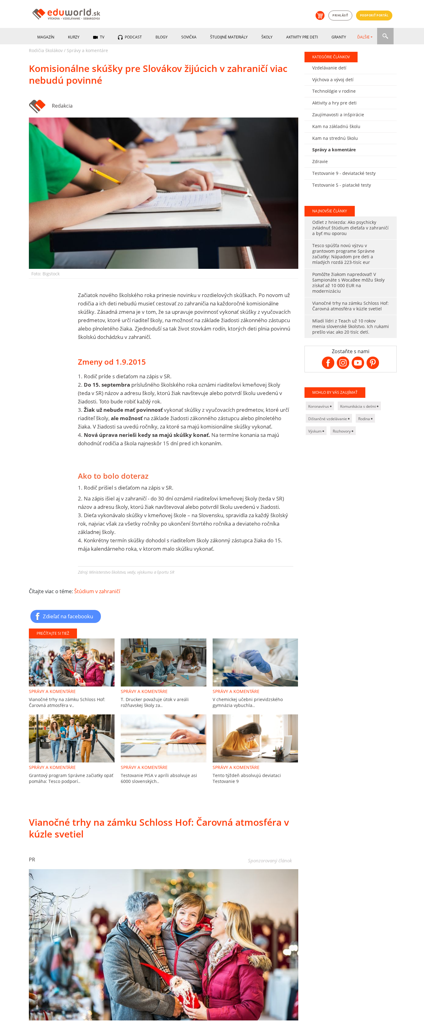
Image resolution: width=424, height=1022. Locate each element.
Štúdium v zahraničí (97, 591)
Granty (339, 37)
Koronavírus (319, 406)
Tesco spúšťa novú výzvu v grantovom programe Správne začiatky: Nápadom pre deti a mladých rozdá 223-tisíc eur (343, 253)
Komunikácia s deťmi (358, 406)
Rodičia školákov (46, 50)
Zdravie (320, 161)
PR (32, 859)
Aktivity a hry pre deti (334, 103)
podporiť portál (374, 15)
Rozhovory (342, 431)
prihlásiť (340, 15)
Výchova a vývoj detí (333, 79)
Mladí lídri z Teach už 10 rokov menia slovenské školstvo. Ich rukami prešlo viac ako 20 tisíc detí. (350, 326)
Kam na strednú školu (335, 138)
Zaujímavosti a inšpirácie (338, 115)
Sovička (188, 37)
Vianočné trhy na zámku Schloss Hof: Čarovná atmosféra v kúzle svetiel (350, 306)
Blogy (162, 37)
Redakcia (62, 105)
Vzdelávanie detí (329, 68)
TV (101, 37)
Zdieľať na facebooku (68, 616)
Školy (267, 37)
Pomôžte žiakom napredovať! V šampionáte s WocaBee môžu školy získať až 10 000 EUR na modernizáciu (348, 282)
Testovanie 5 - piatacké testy (341, 185)
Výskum (315, 431)
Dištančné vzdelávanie (328, 418)
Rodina (364, 418)
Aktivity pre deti (302, 37)
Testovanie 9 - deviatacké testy (344, 173)
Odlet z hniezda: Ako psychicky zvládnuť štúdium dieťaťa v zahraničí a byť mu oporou (350, 227)
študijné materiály (229, 37)
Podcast (133, 37)
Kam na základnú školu (336, 126)
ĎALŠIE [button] (363, 37)
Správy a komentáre (87, 50)
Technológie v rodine (334, 91)
